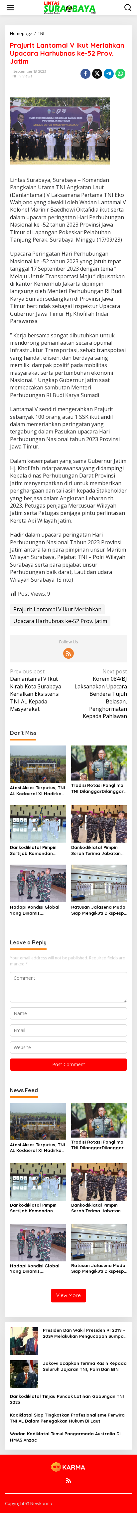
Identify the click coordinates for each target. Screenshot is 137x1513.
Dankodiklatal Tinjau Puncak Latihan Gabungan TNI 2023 (67, 1399)
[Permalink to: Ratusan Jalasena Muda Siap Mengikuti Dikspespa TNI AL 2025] (99, 883)
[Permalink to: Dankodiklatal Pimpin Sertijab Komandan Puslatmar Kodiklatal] (38, 823)
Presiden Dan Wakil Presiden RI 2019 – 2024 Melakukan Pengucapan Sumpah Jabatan (84, 1333)
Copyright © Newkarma (28, 1503)
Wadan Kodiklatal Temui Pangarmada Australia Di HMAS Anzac (65, 1436)
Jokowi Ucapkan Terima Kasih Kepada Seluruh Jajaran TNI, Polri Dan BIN (85, 1366)
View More (68, 1295)
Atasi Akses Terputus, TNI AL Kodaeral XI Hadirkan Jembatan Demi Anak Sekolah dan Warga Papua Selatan (37, 791)
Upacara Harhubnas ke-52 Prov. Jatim (60, 621)
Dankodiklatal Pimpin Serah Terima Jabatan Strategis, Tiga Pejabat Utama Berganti (97, 850)
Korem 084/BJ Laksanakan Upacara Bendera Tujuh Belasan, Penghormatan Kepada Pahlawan (100, 694)
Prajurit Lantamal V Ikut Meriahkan (57, 609)
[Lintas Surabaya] (70, 7)
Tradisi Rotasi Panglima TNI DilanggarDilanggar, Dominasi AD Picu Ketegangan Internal (98, 788)
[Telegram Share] (109, 74)
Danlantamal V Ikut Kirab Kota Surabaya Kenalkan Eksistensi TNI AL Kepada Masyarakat (35, 690)
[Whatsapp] (120, 74)
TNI (13, 76)
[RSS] (68, 653)
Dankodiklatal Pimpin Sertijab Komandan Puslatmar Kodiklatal (33, 850)
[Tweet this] (97, 74)
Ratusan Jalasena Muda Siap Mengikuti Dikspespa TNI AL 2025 (99, 910)
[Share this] (85, 74)
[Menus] (10, 7)
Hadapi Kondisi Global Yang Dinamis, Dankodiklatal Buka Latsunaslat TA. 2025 (35, 910)
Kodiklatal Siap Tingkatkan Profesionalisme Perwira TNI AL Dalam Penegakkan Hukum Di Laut (67, 1418)
